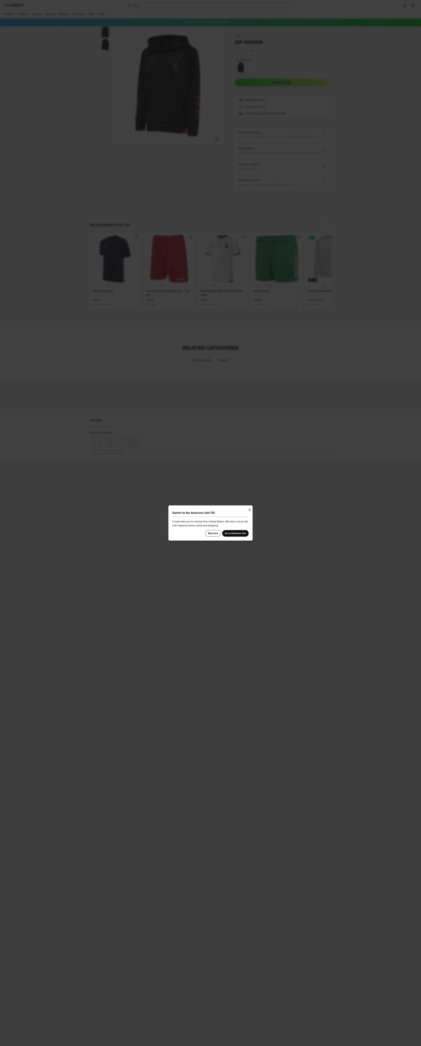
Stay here (213, 533)
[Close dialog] (250, 510)
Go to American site (235, 533)
